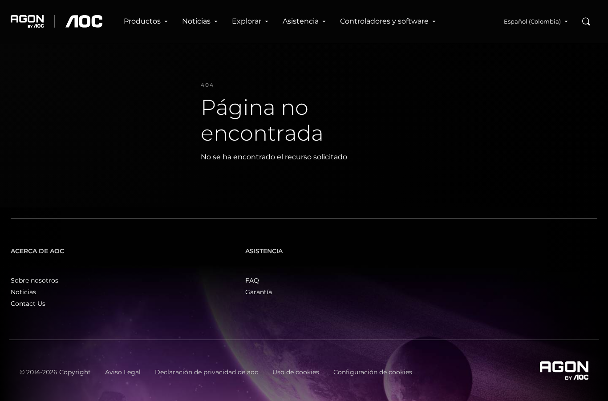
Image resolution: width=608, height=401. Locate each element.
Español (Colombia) (532, 21)
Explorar (246, 21)
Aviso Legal (123, 372)
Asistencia (301, 21)
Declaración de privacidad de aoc (206, 372)
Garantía (258, 292)
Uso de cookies (295, 372)
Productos (142, 21)
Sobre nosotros (34, 280)
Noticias (196, 21)
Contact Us (28, 304)
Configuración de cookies (372, 372)
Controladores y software (384, 21)
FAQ (252, 280)
